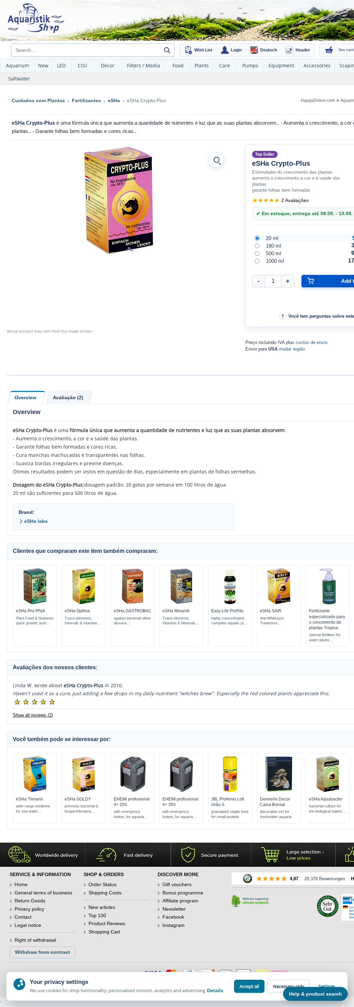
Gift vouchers (177, 884)
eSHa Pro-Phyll (30, 610)
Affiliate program (180, 900)
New (43, 65)
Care (224, 65)
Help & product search (315, 994)
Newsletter (174, 909)
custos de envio (311, 342)
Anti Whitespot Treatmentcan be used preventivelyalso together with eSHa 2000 (274, 621)
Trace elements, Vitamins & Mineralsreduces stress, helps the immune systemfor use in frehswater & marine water (180, 621)
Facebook (173, 917)
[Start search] (167, 50)
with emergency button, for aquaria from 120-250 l (129, 814)
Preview (35, 603)
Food (178, 65)
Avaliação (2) (68, 397)
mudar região (292, 349)
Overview (25, 397)
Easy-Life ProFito (227, 610)
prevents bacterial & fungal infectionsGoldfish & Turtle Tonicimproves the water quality (81, 809)
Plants (202, 65)
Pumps (250, 65)
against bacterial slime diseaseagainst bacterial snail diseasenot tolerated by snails (132, 621)
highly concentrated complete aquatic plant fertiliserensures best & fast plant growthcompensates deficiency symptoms (230, 621)
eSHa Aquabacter (325, 799)
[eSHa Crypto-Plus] (118, 200)
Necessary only (288, 986)
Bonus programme (182, 892)
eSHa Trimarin (29, 799)
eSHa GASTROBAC (132, 610)
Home (21, 884)
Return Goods (30, 900)
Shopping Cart (104, 931)
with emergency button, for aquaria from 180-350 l (177, 814)
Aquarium (17, 65)
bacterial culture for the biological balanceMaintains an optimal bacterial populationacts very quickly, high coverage (327, 809)
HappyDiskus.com (318, 100)
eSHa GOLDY (78, 799)
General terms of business (43, 892)
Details (215, 990)
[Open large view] (216, 159)
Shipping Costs (104, 892)
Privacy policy (29, 909)
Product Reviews (106, 923)
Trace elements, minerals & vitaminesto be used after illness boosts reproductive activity (83, 621)
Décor (107, 65)
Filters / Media (143, 65)
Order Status (102, 884)
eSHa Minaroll (175, 610)
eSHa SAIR (270, 610)
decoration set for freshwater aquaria (275, 814)
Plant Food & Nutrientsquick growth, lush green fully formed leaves (35, 621)
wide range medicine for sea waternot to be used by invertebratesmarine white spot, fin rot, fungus (33, 809)
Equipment (281, 65)
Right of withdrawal (35, 940)
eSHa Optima (77, 610)
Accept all (249, 986)
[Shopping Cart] (329, 50)
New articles (101, 907)
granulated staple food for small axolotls (229, 814)
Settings (326, 986)
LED (61, 65)
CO (82, 65)
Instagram (173, 925)
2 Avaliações (295, 200)
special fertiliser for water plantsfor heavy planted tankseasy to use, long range (325, 638)
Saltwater (19, 78)
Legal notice (28, 925)
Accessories (317, 65)
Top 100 (97, 915)
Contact (23, 917)
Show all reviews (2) (33, 715)
